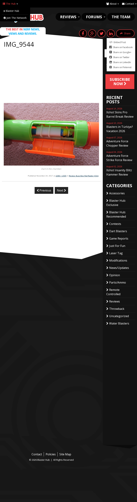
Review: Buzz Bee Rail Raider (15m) (83, 176)
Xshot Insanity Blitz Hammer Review (119, 170)
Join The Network (16, 17)
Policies (51, 454)
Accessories (117, 193)
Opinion (114, 275)
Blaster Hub (12, 11)
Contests (115, 224)
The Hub (10, 3)
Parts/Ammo (117, 282)
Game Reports (118, 238)
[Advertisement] (51, 76)
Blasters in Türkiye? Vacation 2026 (119, 127)
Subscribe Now (120, 81)
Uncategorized (119, 316)
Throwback (116, 309)
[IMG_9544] (51, 164)
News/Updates (119, 268)
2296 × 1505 (61, 176)
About (113, 3)
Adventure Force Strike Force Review (119, 156)
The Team (121, 16)
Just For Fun (117, 246)
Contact (129, 3)
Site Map (65, 454)
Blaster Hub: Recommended (116, 214)
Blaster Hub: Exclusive (116, 203)
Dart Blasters (118, 231)
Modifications (118, 260)
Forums (94, 16)
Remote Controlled (113, 292)
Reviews (68, 16)
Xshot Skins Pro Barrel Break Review (119, 113)
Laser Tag (116, 253)
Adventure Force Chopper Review (117, 141)
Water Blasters (119, 323)
